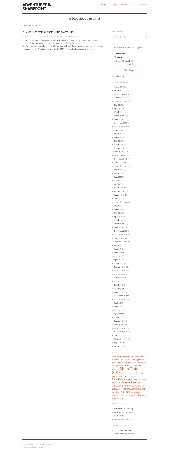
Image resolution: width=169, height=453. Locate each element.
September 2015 (120, 166)
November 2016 (120, 126)
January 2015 (119, 195)
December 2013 (120, 231)
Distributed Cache (128, 357)
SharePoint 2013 (126, 370)
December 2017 (120, 94)
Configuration (133, 386)
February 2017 (120, 116)
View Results (129, 70)
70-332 (121, 360)
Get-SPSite (132, 363)
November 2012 (120, 274)
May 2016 (118, 141)
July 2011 (117, 303)
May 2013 (118, 256)
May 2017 (118, 105)
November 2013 (120, 235)
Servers (126, 360)
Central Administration (134, 389)
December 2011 (120, 296)
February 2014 (120, 224)
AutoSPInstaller (135, 395)
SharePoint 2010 (62, 36)
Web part (126, 363)
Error (120, 398)
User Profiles (134, 373)
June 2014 (118, 209)
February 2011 (119, 321)
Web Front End (116, 383)
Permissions (133, 379)
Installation (141, 379)
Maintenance (121, 366)
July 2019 (117, 90)
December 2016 (120, 123)
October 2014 (119, 199)
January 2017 (119, 119)
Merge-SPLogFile (117, 363)
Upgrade (133, 392)
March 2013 (118, 263)
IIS (130, 360)
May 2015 (118, 181)
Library (114, 366)
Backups (119, 389)
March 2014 (118, 220)
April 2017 (118, 109)
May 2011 (117, 310)
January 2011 (119, 325)
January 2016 (119, 152)
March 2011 (118, 317)
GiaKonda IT (119, 416)
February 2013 (119, 267)
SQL (113, 392)
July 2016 (117, 134)
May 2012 (118, 281)
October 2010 (119, 335)
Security (122, 395)
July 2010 (117, 346)
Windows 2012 (124, 386)
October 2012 (119, 278)
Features (133, 376)
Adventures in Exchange (124, 409)
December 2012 (120, 271)
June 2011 (118, 307)
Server (126, 373)
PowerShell (52, 36)
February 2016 (120, 148)
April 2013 (118, 260)
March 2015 (118, 188)
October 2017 (119, 98)
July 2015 (117, 173)
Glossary (143, 5)
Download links (127, 5)
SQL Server (127, 376)
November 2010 (120, 332)
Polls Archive (119, 76)
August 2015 (119, 170)
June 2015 (118, 177)
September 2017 (121, 101)
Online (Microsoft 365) (125, 61)
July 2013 (117, 249)
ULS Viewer (119, 376)
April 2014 (118, 217)
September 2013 (120, 242)
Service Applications (138, 360)
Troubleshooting (73, 36)
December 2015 (120, 155)
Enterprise (120, 54)
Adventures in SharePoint (36, 6)
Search (139, 392)
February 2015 (119, 191)
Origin (43, 447)
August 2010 (119, 343)
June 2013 (118, 253)
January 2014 (119, 227)
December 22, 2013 (28, 36)
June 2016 (118, 137)
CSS (127, 395)
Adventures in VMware (123, 412)
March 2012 (118, 285)
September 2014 (121, 202)
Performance (141, 363)
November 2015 (120, 159)
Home (103, 5)
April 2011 (118, 314)
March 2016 (118, 145)
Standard (120, 57)
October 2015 (119, 162)
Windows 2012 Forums (123, 420)
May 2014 (118, 213)
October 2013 (119, 238)
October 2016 (119, 130)
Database (128, 366)
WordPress (33, 447)
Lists (136, 357)
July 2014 (117, 206)
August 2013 (119, 245)
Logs (122, 373)
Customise (115, 395)
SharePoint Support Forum (124, 434)
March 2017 (118, 112)
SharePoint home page (123, 430)
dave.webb (42, 36)
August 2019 (119, 87)
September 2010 (121, 339)
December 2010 (120, 328)
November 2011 (120, 299)
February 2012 (119, 289)
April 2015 (118, 184)
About (113, 5)
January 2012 (119, 292)
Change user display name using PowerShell (48, 32)
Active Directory (117, 357)
